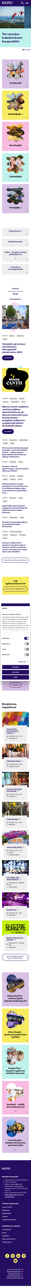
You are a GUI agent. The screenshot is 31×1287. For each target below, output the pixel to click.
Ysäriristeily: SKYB (15, 847)
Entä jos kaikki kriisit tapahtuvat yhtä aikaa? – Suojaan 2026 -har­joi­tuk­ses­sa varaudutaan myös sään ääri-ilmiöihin (14, 547)
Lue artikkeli (8, 358)
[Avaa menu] (27, 3)
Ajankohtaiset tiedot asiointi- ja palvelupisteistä (14, 1196)
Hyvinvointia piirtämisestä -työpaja (13, 731)
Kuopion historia (7, 1207)
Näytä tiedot (22, 661)
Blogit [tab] (15, 294)
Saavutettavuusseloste (14, 1276)
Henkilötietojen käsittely (14, 1272)
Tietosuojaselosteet (14, 1274)
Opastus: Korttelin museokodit (14, 790)
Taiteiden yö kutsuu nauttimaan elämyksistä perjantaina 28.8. (13, 348)
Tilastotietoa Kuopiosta (9, 1220)
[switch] (26, 643)
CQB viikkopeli (14, 819)
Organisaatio (6, 1210)
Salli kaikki (15, 667)
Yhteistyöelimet (7, 1242)
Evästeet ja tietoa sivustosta (15, 1278)
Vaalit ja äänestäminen (9, 1239)
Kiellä (15, 677)
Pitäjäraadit (5, 1236)
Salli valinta (15, 672)
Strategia (4, 1217)
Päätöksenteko (6, 1213)
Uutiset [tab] (15, 288)
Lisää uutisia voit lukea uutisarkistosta (15, 560)
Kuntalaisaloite (6, 1230)
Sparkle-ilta (13, 910)
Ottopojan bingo (15, 761)
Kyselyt (4, 1233)
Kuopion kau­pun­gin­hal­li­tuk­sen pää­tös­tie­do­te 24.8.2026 (15, 524)
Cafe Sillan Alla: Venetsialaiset (14, 878)
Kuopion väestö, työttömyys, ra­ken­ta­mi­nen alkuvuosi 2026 (15, 468)
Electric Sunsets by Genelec (15, 939)
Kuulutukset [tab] (15, 299)
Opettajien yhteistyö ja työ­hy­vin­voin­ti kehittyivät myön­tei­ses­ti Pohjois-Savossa (14, 509)
